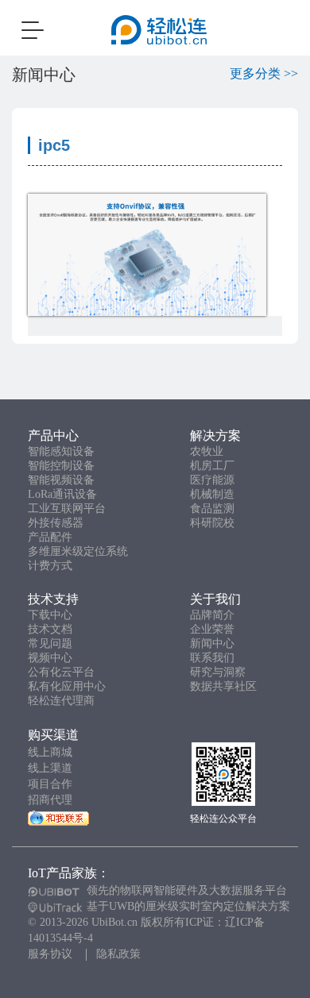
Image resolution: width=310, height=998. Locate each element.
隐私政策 (118, 954)
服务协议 (50, 954)
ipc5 (54, 145)
